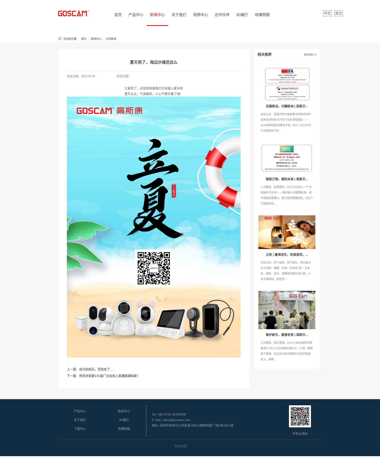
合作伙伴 (222, 15)
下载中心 (80, 428)
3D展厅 (242, 15)
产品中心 (135, 15)
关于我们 (179, 15)
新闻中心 (157, 15)
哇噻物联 (262, 15)
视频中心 (200, 15)
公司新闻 (111, 39)
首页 (118, 15)
